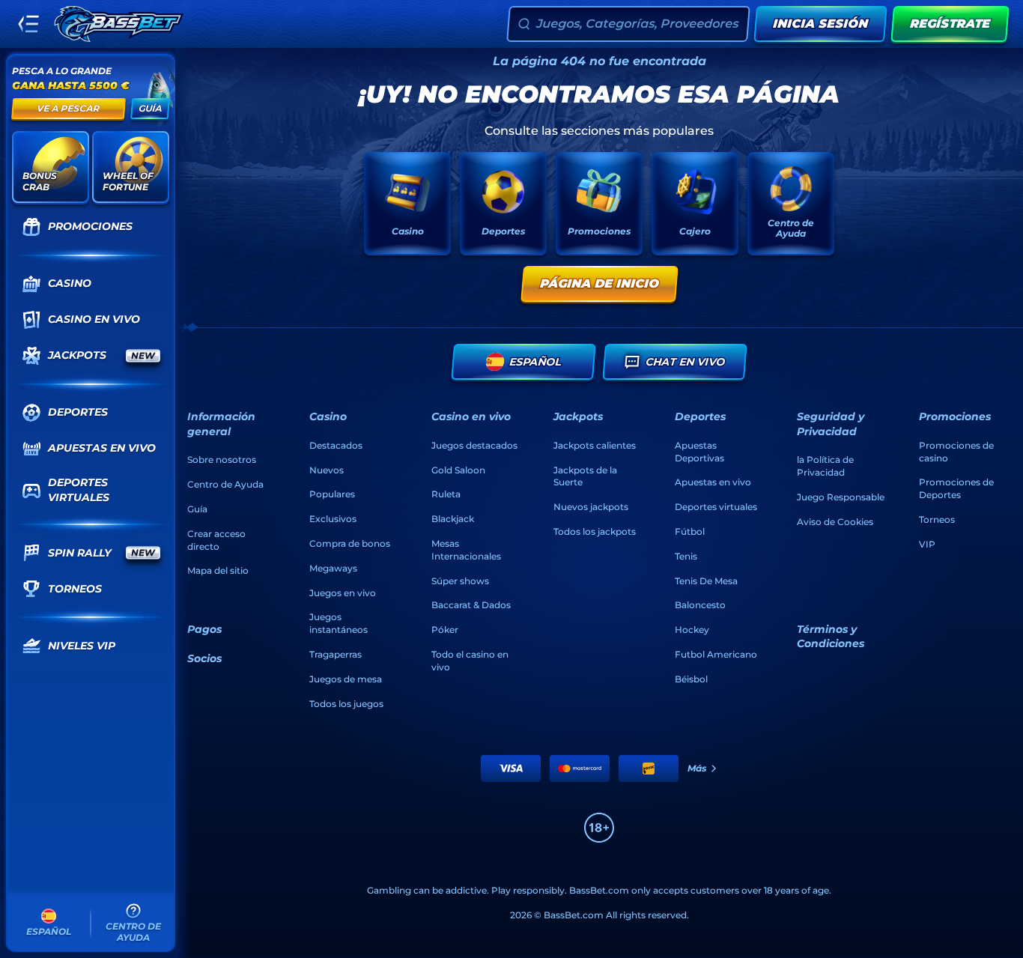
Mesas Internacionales (466, 550)
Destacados (335, 445)
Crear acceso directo (216, 540)
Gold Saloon (458, 470)
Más (696, 768)
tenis (686, 556)
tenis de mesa (706, 580)
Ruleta (446, 494)
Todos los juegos (346, 703)
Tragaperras (335, 654)
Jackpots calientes (594, 445)
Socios (204, 658)
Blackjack (452, 518)
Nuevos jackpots (590, 506)
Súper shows (460, 580)
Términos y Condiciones (830, 636)
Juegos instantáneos (338, 623)
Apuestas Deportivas (699, 452)
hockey (692, 629)
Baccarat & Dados (471, 604)
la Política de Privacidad (825, 466)
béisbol (691, 679)
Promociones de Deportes (956, 488)
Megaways (333, 568)
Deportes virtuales (716, 506)
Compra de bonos (349, 543)
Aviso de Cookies (835, 521)
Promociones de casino (956, 452)
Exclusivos (332, 518)
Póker (444, 629)
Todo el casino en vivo (470, 661)
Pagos (204, 629)
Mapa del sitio (218, 570)
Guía (197, 509)
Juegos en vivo (342, 592)
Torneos (937, 519)
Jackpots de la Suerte (585, 476)
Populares (332, 494)
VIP (927, 544)
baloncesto (700, 604)
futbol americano (716, 654)
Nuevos (326, 470)
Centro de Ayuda (225, 484)
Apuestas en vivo (713, 482)
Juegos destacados (474, 445)
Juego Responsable (840, 497)
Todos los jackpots (594, 531)
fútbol (690, 531)
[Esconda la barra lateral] (28, 23)
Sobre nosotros (221, 459)
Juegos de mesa (345, 679)
